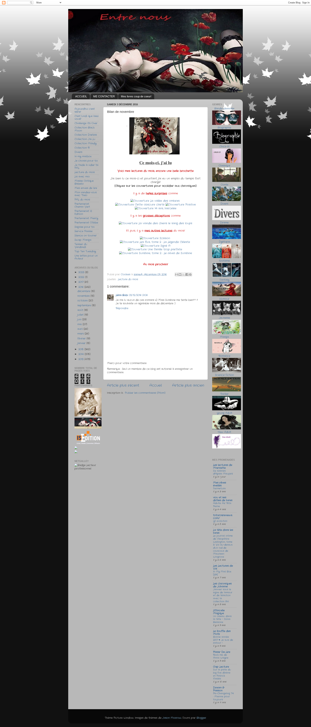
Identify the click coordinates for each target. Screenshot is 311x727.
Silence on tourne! (85, 235)
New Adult (224, 432)
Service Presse (84, 231)
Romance (224, 356)
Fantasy (224, 280)
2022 (81, 277)
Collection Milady (85, 143)
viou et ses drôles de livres (222, 499)
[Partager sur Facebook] (187, 274)
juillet (80, 315)
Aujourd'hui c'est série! (85, 110)
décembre (84, 291)
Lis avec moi (82, 176)
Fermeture (219, 488)
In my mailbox (83, 156)
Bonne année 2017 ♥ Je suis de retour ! (223, 640)
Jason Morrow (171, 718)
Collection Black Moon (84, 129)
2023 (81, 272)
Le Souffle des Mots (222, 632)
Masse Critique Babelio (84, 182)
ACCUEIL (81, 96)
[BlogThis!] (180, 274)
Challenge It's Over (86, 123)
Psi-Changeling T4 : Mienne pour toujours (223, 696)
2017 (81, 282)
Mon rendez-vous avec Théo (86, 194)
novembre (84, 296)
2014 (81, 354)
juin (79, 319)
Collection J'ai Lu (85, 139)
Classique (224, 165)
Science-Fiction (224, 375)
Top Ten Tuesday (85, 251)
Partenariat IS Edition (83, 212)
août (80, 310)
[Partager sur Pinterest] (190, 274)
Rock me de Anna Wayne (220, 656)
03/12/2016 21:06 (138, 295)
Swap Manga (83, 240)
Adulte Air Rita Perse (222, 505)
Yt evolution (220, 521)
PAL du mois (82, 199)
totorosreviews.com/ (222, 517)
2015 (81, 349)
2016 (81, 287)
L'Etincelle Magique (219, 612)
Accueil (155, 385)
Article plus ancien (188, 385)
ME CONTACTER (104, 96)
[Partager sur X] (183, 274)
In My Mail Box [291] (222, 573)
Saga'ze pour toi (84, 227)
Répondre (122, 308)
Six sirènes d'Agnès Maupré (223, 472)
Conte (224, 184)
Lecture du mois (128, 279)
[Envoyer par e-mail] (176, 274)
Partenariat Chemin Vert (82, 205)
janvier (81, 343)
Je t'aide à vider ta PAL (86, 166)
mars (81, 333)
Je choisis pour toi (86, 160)
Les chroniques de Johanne (222, 585)
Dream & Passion (218, 689)
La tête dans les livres (223, 531)
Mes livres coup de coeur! (136, 96)
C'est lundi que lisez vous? (86, 117)
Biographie (224, 127)
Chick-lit (224, 146)
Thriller (224, 394)
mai (80, 324)
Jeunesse (224, 318)
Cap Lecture (221, 667)
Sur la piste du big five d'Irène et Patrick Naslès (222, 674)
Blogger (201, 718)
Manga (224, 337)
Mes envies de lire (86, 188)
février (82, 338)
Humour (224, 299)
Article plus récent (123, 385)
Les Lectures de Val (223, 567)
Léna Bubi (122, 295)
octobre (83, 300)
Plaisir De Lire (221, 652)
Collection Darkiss (86, 135)
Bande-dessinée (224, 108)
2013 (81, 359)
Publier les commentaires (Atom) (145, 393)
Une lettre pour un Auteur (86, 257)
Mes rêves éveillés (219, 484)
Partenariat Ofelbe (86, 222)
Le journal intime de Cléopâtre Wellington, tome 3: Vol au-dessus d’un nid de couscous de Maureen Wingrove (223, 546)
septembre (84, 305)
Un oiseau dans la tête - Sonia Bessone (222, 619)
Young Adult (224, 413)
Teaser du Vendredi (81, 246)
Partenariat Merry (86, 218)
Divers (78, 152)
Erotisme (224, 261)
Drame (224, 222)
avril (80, 329)
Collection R (82, 148)
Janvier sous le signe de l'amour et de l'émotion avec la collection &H (222, 595)
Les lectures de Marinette (222, 466)
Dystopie (224, 241)
